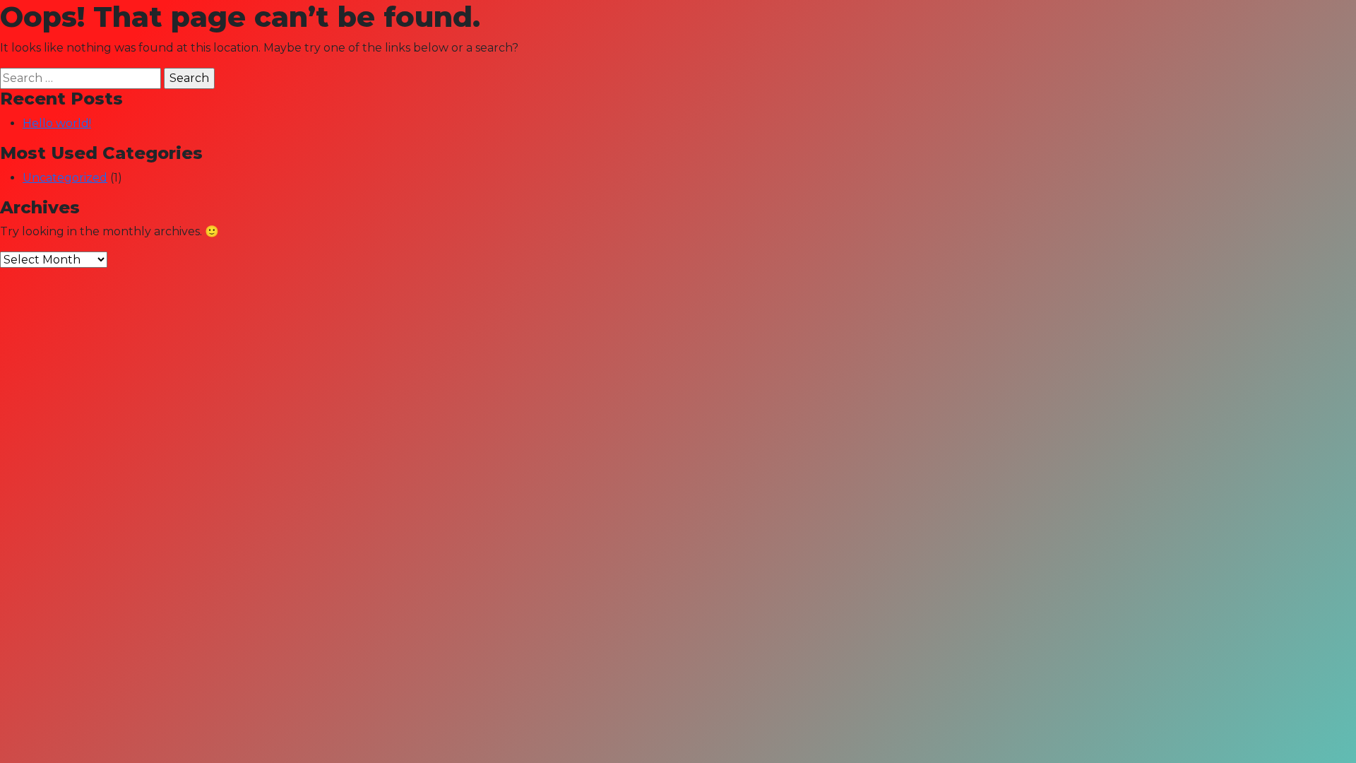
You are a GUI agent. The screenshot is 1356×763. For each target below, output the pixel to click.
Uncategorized (65, 177)
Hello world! (57, 123)
